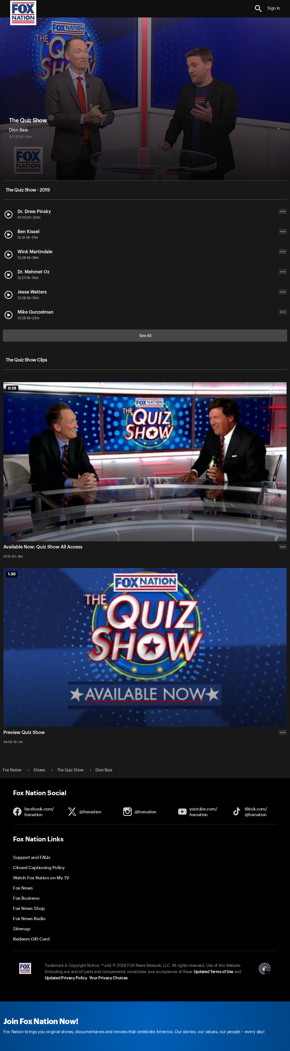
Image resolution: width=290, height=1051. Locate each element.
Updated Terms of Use (213, 972)
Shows (39, 770)
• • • (282, 211)
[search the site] (258, 8)
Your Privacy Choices (108, 978)
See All (145, 335)
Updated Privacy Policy (66, 978)
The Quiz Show (28, 121)
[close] (283, 755)
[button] (258, 8)
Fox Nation (12, 770)
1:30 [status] (12, 574)
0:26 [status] (12, 388)
